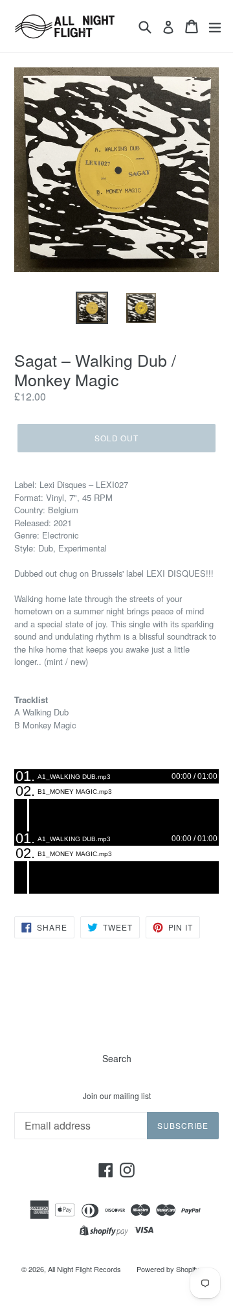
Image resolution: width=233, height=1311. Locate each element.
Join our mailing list (117, 1095)
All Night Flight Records (84, 1269)
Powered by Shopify (168, 1269)
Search (116, 1058)
